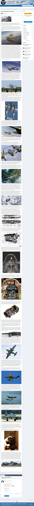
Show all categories (28, 40)
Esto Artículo (30, 5)
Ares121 (5, 13)
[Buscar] (32, 5)
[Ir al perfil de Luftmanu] (23, 57)
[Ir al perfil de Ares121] (1, 13)
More (15, 5)
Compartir (14, 13)
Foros (7, 5)
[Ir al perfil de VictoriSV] (23, 44)
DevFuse (30, 23)
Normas (4, 5)
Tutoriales (13, 5)
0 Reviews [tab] (3, 475)
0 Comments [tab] (6, 475)
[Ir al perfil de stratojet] (23, 48)
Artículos (10, 5)
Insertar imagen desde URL (17, 493)
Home (1, 5)
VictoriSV (26, 45)
